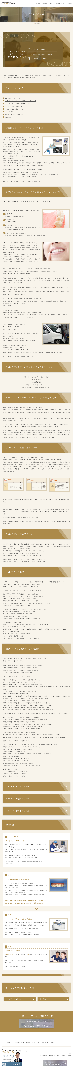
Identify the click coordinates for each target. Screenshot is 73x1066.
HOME (34, 23)
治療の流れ (8, 117)
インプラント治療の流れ (14, 999)
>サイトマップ (68, 1053)
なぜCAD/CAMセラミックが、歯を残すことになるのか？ (20, 101)
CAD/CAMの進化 (10, 111)
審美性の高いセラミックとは (12, 98)
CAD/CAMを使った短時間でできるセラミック (17, 103)
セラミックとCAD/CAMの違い (13, 106)
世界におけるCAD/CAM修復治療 (14, 114)
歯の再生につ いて (46, 999)
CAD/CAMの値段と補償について (14, 109)
